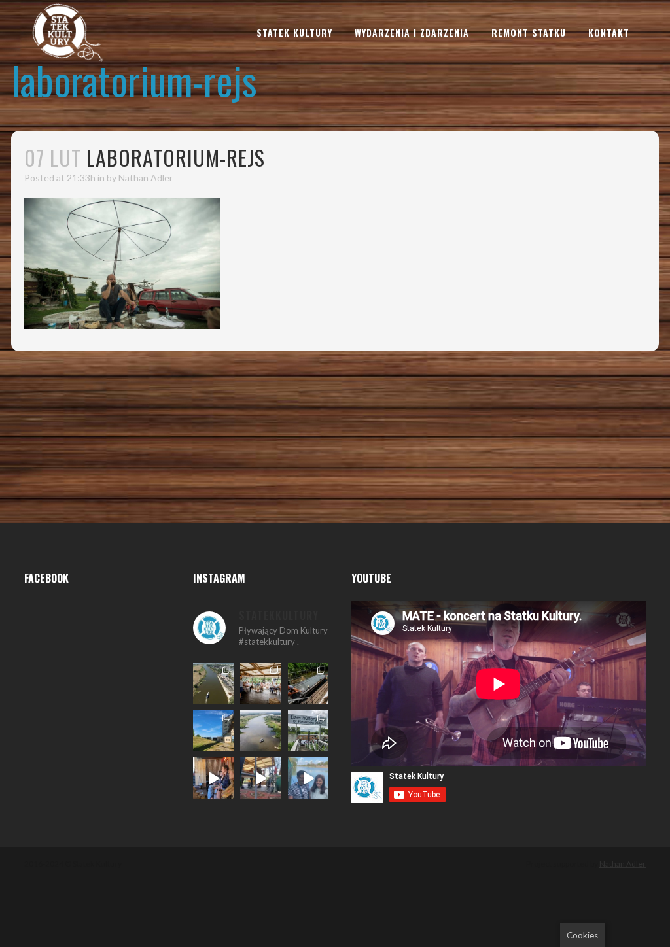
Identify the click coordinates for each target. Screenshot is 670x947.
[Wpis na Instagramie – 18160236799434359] (260, 778)
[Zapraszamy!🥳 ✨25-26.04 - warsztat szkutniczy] (308, 778)
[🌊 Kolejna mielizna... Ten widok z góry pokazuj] (260, 730)
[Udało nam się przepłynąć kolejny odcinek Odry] (213, 730)
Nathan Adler (145, 177)
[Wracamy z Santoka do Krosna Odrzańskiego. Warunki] (213, 683)
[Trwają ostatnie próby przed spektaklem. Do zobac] (213, 778)
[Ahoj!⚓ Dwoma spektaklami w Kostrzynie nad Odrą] (260, 683)
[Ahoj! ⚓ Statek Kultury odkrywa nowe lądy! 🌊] (308, 730)
